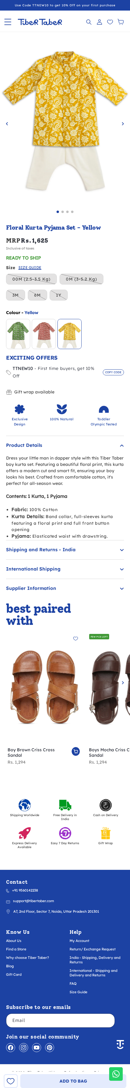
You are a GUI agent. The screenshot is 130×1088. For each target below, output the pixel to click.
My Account (79, 940)
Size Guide (78, 992)
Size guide (29, 268)
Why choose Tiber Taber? (27, 957)
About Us (13, 940)
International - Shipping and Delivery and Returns (93, 972)
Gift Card (13, 974)
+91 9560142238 (25, 890)
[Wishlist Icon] (110, 22)
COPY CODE (113, 372)
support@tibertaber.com (33, 901)
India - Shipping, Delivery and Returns (95, 959)
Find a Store (16, 949)
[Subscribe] (108, 1020)
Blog (10, 966)
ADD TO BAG (73, 1081)
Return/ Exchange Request (92, 949)
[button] (7, 22)
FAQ (73, 983)
